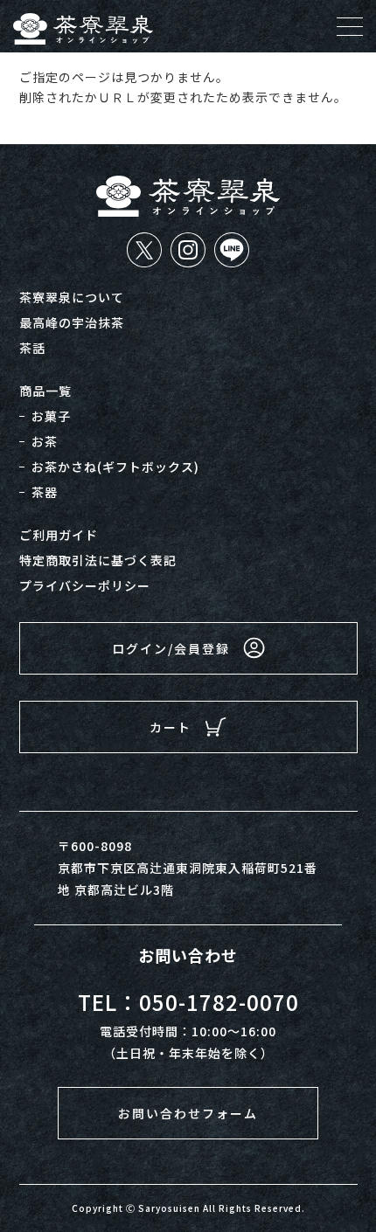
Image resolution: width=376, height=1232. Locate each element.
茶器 (44, 492)
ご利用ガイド (58, 534)
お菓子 (51, 416)
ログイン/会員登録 (171, 648)
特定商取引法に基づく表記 (98, 560)
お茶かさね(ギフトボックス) (115, 466)
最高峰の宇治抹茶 (71, 322)
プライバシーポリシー (84, 585)
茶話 (32, 347)
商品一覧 (45, 390)
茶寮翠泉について (71, 297)
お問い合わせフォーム (188, 1113)
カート (170, 727)
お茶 (44, 441)
